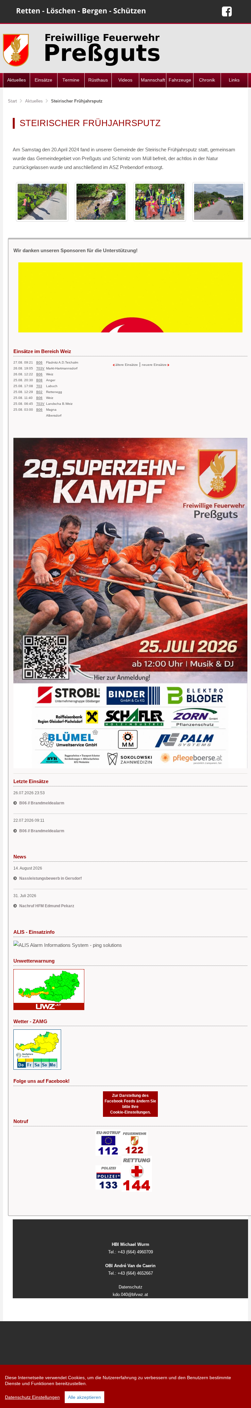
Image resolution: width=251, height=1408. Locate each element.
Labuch (52, 386)
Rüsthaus (98, 80)
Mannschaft (153, 80)
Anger (50, 380)
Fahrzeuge (180, 80)
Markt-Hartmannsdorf (61, 368)
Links (234, 80)
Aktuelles (16, 80)
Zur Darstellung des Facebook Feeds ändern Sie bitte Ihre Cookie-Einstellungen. (130, 1104)
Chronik (207, 80)
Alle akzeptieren (84, 1397)
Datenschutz (130, 1287)
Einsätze (43, 80)
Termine (70, 80)
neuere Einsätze (155, 364)
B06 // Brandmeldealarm (41, 803)
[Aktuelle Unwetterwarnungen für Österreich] (48, 989)
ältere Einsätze (126, 364)
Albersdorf (53, 415)
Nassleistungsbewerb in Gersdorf (50, 878)
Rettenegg (54, 392)
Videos (125, 80)
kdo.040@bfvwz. (128, 1294)
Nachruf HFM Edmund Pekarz (46, 906)
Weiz (49, 374)
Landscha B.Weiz (59, 403)
